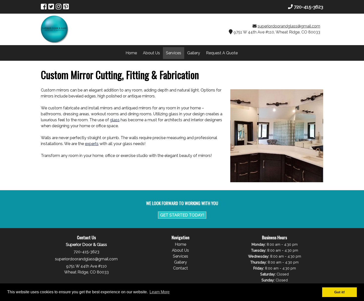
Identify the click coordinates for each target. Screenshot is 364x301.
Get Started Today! (182, 215)
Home (131, 53)
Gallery (193, 53)
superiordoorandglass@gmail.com (289, 26)
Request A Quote (222, 53)
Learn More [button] (160, 292)
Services (173, 53)
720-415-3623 (308, 6)
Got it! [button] (339, 292)
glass (115, 120)
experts (92, 143)
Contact (180, 268)
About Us (151, 53)
